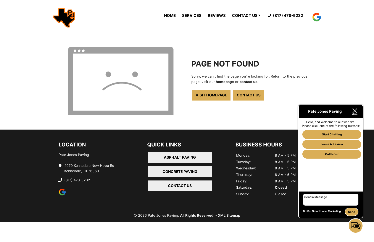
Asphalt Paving (180, 157)
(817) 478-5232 (287, 15)
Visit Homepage (211, 95)
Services (192, 15)
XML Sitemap (229, 215)
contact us (248, 82)
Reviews (217, 15)
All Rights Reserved (196, 215)
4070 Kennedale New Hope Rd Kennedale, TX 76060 (89, 168)
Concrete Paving (180, 171)
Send (351, 212)
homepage (225, 82)
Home (170, 15)
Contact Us (245, 15)
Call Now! (332, 154)
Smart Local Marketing (326, 211)
